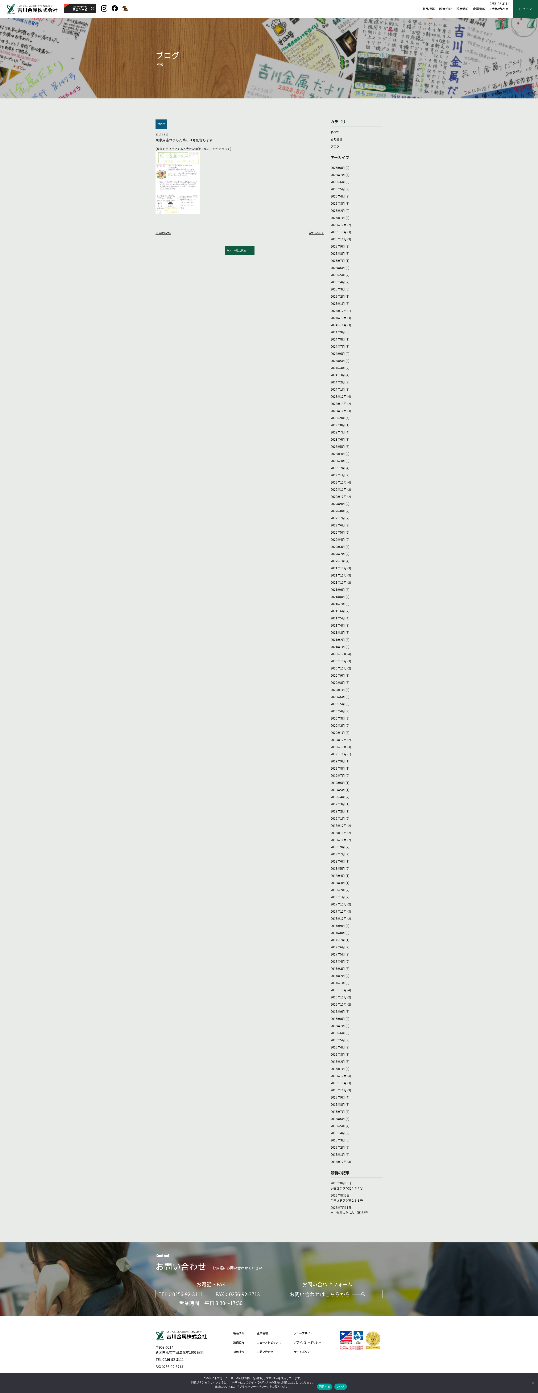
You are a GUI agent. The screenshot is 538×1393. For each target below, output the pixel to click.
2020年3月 (338, 718)
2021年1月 (338, 647)
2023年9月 (338, 418)
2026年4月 (338, 196)
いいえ (340, 1386)
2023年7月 (338, 432)
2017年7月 (338, 940)
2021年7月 (338, 604)
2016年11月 (339, 997)
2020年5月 (338, 704)
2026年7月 (338, 175)
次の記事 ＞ (316, 233)
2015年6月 (338, 1119)
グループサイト (303, 1333)
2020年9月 (338, 675)
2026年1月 (338, 218)
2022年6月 (338, 525)
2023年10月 (339, 411)
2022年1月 (338, 561)
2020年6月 (338, 697)
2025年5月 (338, 275)
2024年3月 (338, 375)
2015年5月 (338, 1126)
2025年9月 (338, 246)
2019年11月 (339, 747)
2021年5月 (338, 618)
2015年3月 (338, 1140)
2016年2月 (338, 1061)
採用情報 (462, 9)
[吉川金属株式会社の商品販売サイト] (125, 10)
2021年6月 (338, 611)
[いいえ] (533, 1383)
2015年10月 (339, 1090)
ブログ (335, 146)
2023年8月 (338, 425)
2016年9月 (338, 1011)
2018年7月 (338, 854)
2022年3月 (338, 547)
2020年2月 (338, 725)
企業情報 (479, 9)
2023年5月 (338, 446)
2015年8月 (338, 1104)
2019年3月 (338, 804)
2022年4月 (338, 539)
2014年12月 (339, 1162)
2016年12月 (339, 990)
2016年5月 (338, 1040)
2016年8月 (338, 1019)
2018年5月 (338, 868)
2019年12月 (339, 740)
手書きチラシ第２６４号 (347, 1188)
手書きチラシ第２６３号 (347, 1200)
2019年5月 (338, 790)
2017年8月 (338, 933)
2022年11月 (339, 489)
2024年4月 (338, 368)
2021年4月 (338, 625)
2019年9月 (338, 761)
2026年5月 (338, 189)
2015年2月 (338, 1147)
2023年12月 (339, 396)
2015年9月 (338, 1097)
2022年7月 (338, 518)
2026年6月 (338, 182)
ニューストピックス (269, 1342)
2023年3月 (338, 461)
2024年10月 (339, 325)
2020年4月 (338, 711)
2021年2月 (338, 640)
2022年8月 (338, 511)
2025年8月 (338, 253)
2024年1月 (338, 389)
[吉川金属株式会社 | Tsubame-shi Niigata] (115, 9)
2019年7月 (338, 775)
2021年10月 (339, 582)
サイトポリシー (303, 1352)
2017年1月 (338, 983)
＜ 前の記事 (163, 233)
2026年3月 (338, 203)
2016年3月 (338, 1054)
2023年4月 (338, 454)
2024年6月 (338, 353)
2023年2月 (338, 468)
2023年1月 (338, 475)
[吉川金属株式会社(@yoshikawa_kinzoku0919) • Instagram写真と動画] (104, 10)
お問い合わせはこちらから (320, 1294)
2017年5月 (338, 954)
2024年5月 (338, 361)
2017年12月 (339, 904)
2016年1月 (338, 1069)
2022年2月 (338, 554)
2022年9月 (338, 504)
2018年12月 (339, 825)
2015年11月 (339, 1083)
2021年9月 (338, 589)
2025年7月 (338, 260)
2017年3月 (338, 968)
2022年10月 (339, 496)
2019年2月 (338, 811)
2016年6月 (338, 1033)
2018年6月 (338, 861)
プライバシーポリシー (307, 1342)
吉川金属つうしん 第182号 (349, 1212)
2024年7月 (338, 346)
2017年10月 (339, 918)
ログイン (525, 9)
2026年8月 (338, 168)
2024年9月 (338, 332)
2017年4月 (338, 961)
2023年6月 (338, 439)
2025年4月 (338, 282)
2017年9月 (338, 926)
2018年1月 (338, 897)
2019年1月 (338, 818)
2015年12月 (339, 1076)
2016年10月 (339, 1004)
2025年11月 (339, 232)
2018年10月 (339, 840)
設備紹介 (445, 9)
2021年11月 (339, 575)
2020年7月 (338, 690)
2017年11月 (339, 911)
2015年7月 (338, 1111)
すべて (335, 132)
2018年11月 (339, 833)
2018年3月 (338, 883)
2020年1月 (338, 732)
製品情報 (428, 9)
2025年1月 (338, 303)
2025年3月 (338, 289)
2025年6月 (338, 268)
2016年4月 (338, 1047)
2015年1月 (338, 1154)
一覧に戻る (239, 250)
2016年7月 (338, 1026)
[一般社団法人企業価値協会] (373, 1348)
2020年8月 (338, 682)
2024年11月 (339, 318)
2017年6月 (338, 947)
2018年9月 (338, 847)
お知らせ (336, 139)
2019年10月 (339, 754)
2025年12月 (339, 225)
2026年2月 (338, 210)
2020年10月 (339, 668)
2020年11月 (339, 661)
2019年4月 (338, 797)
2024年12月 (339, 311)
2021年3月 (338, 632)
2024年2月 (338, 382)
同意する (324, 1386)
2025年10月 (339, 239)
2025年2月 (338, 296)
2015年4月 (338, 1133)
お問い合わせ (499, 9)
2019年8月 (338, 768)
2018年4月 (338, 875)
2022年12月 (339, 482)
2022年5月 (338, 532)
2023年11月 (339, 404)
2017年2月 (338, 976)
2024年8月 (338, 339)
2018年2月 (338, 890)
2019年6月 (338, 783)
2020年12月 (339, 654)
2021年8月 (338, 597)
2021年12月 (339, 568)
